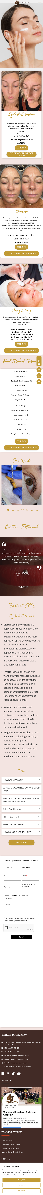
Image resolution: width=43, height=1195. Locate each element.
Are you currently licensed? (28, 885)
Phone (6, 876)
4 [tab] (22, 510)
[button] (40, 3)
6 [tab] (32, 510)
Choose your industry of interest (16, 895)
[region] (21, 1179)
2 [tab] (13, 510)
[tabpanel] (22, 485)
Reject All (21, 1190)
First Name (8, 867)
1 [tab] (8, 510)
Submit (21, 937)
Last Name (26, 867)
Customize (21, 1185)
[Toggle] (39, 780)
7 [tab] (37, 510)
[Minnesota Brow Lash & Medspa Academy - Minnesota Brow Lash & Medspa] (22, 3)
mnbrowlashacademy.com (19, 1063)
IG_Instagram (9, 887)
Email (24, 876)
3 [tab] (18, 510)
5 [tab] (27, 510)
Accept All (21, 1180)
